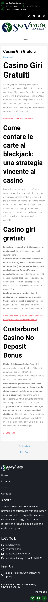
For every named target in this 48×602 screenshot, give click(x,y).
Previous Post (24, 446)
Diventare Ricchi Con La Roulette (18, 118)
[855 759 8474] (34, 6)
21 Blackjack (9, 432)
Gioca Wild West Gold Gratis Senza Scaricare (23, 315)
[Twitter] (32, 598)
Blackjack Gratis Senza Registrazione (20, 319)
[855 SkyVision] (12, 6)
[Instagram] (44, 598)
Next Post (24, 452)
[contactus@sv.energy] (16, 3)
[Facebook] (38, 598)
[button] (24, 39)
